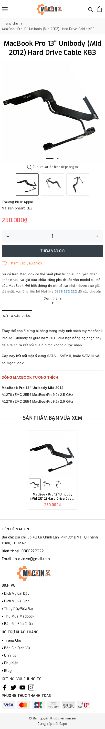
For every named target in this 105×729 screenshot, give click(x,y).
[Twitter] (13, 687)
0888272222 (32, 551)
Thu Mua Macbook (19, 616)
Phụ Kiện (11, 663)
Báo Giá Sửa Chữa (18, 623)
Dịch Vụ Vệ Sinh (17, 601)
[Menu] (5, 9)
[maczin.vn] (43, 9)
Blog (7, 670)
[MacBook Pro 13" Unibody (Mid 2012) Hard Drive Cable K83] (52, 454)
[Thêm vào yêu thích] (22, 263)
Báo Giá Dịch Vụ (17, 648)
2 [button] (55, 158)
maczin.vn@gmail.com (32, 559)
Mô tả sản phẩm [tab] (17, 316)
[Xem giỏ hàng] (99, 9)
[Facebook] (5, 687)
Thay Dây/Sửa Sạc (19, 608)
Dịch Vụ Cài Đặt (16, 593)
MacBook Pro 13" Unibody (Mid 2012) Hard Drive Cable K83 (52, 497)
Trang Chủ (12, 640)
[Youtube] (22, 687)
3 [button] (58, 158)
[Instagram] (31, 687)
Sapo (63, 724)
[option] (52, 112)
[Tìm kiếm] (90, 9)
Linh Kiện (11, 655)
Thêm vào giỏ (52, 251)
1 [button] (49, 158)
